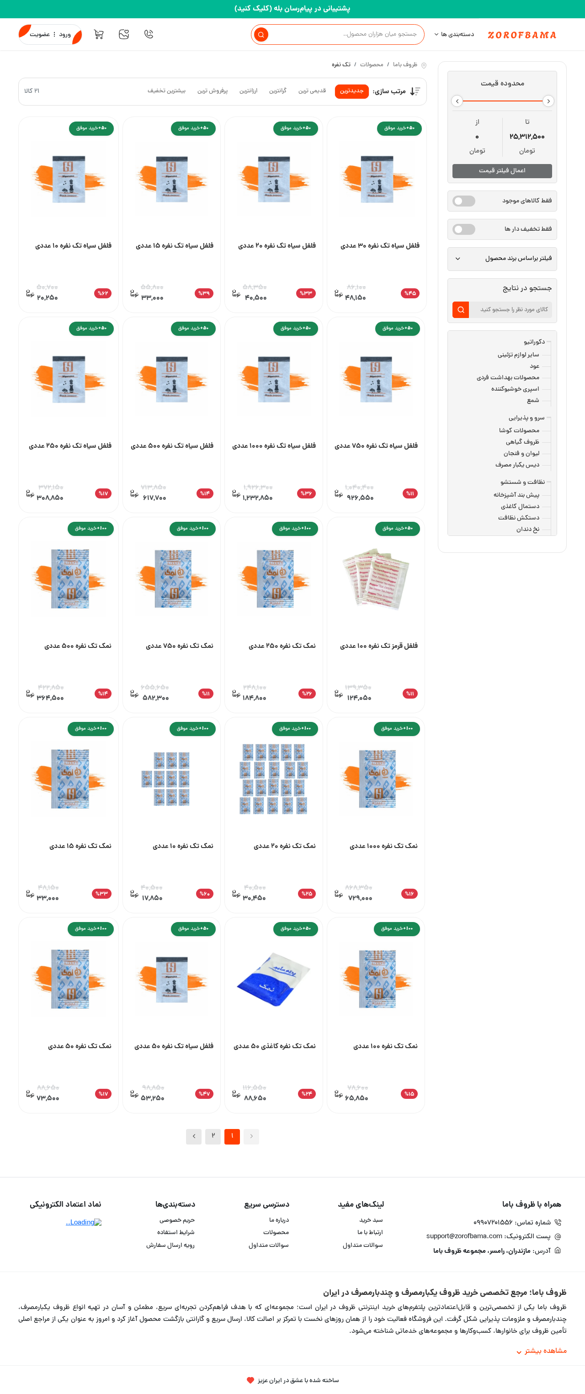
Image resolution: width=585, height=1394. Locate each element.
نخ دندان (527, 530)
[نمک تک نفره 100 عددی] (376, 980)
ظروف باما (405, 65)
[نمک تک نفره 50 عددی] (68, 980)
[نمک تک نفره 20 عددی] (273, 779)
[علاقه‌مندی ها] (123, 34)
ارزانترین (248, 91)
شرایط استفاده (176, 1233)
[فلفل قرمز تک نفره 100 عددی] (376, 579)
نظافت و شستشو (522, 483)
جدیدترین (352, 91)
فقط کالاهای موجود (527, 201)
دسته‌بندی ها (457, 35)
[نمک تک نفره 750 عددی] (172, 579)
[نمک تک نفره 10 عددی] (172, 779)
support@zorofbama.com (464, 1237)
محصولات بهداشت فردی (508, 378)
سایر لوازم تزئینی (518, 355)
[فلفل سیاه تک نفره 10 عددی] (68, 179)
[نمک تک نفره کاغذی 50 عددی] (273, 980)
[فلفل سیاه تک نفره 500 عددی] (172, 379)
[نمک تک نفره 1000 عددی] (376, 779)
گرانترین (278, 91)
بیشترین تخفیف (167, 91)
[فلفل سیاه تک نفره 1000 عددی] (273, 379)
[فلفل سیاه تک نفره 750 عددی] (376, 379)
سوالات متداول (363, 1246)
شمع (533, 401)
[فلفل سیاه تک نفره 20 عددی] (273, 179)
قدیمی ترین (312, 91)
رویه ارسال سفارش (170, 1246)
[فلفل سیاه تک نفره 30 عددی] (377, 179)
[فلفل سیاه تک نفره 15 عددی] (172, 179)
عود (534, 366)
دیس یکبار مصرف (517, 465)
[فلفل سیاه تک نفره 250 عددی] (68, 379)
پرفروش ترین (212, 91)
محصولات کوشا (519, 431)
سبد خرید (371, 1220)
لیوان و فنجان (521, 454)
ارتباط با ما (370, 1233)
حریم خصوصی (177, 1220)
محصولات (371, 65)
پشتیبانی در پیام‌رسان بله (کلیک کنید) (292, 9)
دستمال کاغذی (520, 507)
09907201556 (493, 1223)
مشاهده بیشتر (546, 1351)
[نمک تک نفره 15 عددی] (68, 779)
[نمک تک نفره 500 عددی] (68, 579)
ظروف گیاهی (522, 442)
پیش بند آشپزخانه (516, 495)
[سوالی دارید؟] (148, 34)
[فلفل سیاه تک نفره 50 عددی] (172, 980)
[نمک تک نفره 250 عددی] (273, 579)
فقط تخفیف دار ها (528, 229)
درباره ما (279, 1220)
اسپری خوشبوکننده (515, 389)
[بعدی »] (194, 1137)
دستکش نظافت (518, 518)
